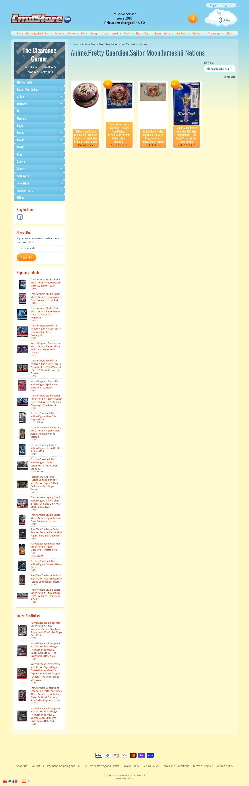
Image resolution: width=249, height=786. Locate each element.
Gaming (96, 33)
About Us (21, 766)
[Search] (192, 18)
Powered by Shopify (124, 778)
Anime (60, 33)
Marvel (117, 33)
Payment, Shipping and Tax (63, 766)
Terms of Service (203, 766)
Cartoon (73, 33)
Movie (129, 33)
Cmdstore (123, 775)
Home (74, 44)
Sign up (227, 5)
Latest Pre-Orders (42, 33)
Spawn (158, 33)
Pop (149, 33)
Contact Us (37, 766)
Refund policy (224, 766)
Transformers (216, 33)
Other (229, 33)
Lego (106, 33)
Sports (169, 33)
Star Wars (183, 33)
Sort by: (209, 63)
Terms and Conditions (175, 766)
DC (84, 33)
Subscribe (26, 257)
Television (199, 33)
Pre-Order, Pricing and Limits (101, 766)
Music (138, 33)
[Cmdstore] (41, 18)
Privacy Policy (130, 766)
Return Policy (151, 766)
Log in (213, 5)
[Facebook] (20, 217)
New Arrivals (23, 33)
